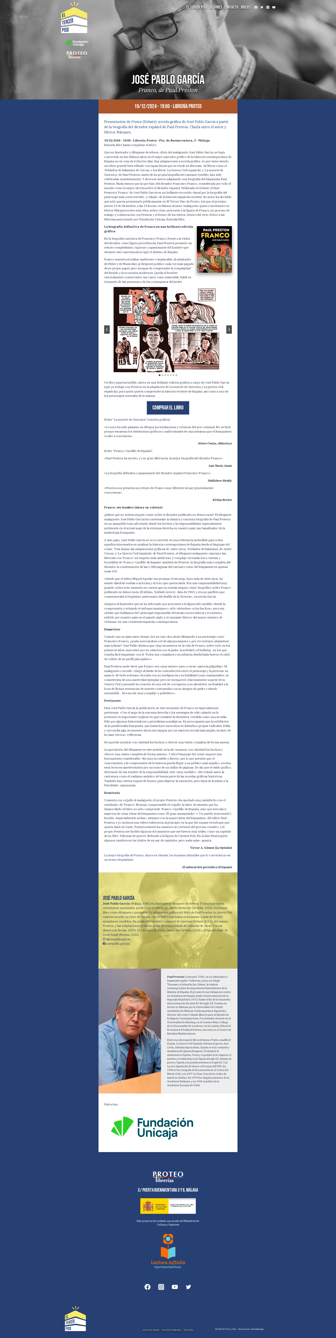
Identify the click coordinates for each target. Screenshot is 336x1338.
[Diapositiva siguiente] (229, 329)
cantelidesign (257, 1329)
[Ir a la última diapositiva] (107, 329)
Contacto (231, 7)
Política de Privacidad (171, 1330)
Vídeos (245, 7)
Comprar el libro (168, 407)
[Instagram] (268, 7)
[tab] (159, 375)
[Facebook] (256, 7)
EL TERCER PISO (196, 7)
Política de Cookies (151, 1330)
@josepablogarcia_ (118, 939)
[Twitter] (262, 7)
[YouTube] (274, 7)
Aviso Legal (188, 1330)
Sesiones (215, 7)
